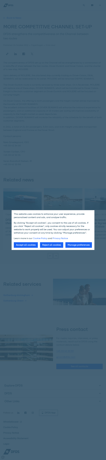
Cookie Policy (40, 238)
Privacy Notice (60, 238)
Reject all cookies (51, 245)
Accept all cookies (26, 245)
